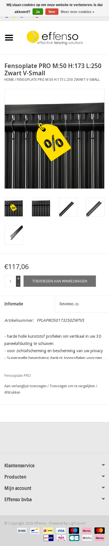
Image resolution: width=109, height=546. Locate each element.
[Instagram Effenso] (75, 439)
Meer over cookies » (77, 12)
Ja (38, 12)
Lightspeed (77, 523)
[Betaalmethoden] (21, 531)
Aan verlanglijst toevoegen (25, 386)
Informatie (13, 304)
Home (9, 80)
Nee (52, 12)
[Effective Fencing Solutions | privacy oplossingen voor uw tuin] (63, 37)
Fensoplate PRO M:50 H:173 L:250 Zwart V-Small (58, 80)
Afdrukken (12, 392)
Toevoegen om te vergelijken (72, 386)
